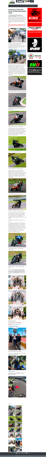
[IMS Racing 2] (34, 44)
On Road (21, 5)
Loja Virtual (32, 5)
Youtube (28, 453)
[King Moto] (34, 15)
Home (13, 5)
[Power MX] (34, 29)
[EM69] (34, 63)
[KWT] (34, 71)
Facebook (18, 453)
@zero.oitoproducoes (16, 324)
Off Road (17, 5)
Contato (26, 5)
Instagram (23, 453)
